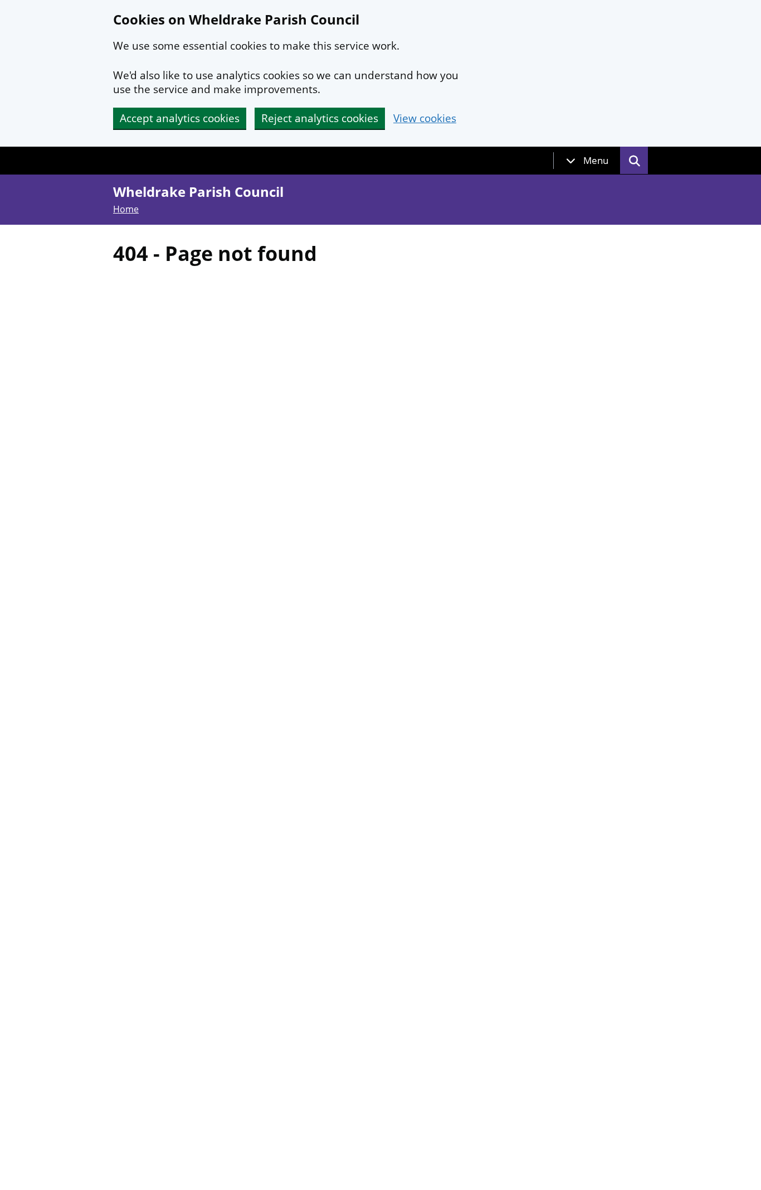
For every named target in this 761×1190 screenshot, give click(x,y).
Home (126, 209)
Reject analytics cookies (319, 118)
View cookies (424, 118)
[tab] (587, 161)
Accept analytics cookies (180, 118)
